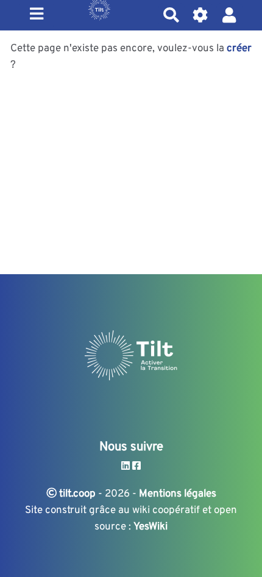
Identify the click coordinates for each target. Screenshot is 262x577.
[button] (229, 15)
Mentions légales (177, 494)
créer (239, 48)
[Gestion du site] (201, 15)
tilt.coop (76, 494)
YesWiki (150, 527)
